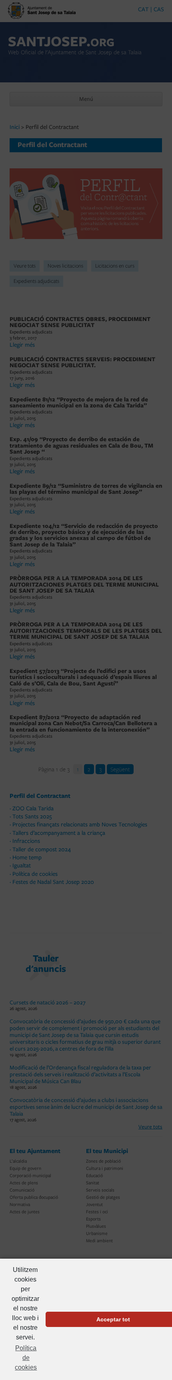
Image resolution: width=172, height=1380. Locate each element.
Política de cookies (26, 1358)
